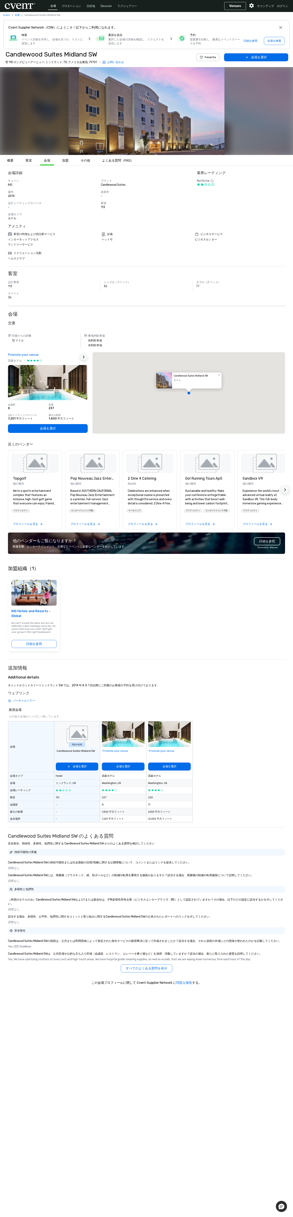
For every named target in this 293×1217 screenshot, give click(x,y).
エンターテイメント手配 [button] (82, 510)
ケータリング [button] (135, 510)
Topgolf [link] (19, 478)
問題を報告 (184, 983)
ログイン (282, 6)
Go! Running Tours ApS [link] (203, 478)
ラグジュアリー (127, 6)
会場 (53, 6)
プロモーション (71, 6)
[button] (146, 111)
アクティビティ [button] (21, 510)
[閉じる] (281, 28)
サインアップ (265, 6)
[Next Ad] (84, 357)
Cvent (6, 15)
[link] (35, 463)
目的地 (91, 6)
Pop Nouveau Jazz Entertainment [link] (92, 478)
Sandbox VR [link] (253, 478)
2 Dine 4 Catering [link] (142, 478)
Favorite (210, 57)
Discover (106, 6)
